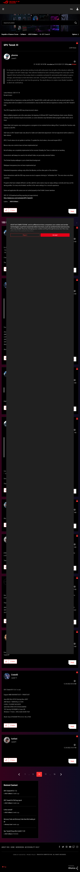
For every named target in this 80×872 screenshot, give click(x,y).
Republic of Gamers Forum (10, 34)
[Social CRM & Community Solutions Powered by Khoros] (73, 867)
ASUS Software (33, 34)
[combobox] (40, 22)
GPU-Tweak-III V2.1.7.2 (10, 791)
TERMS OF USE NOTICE (19, 854)
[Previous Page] (19, 774)
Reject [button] (25, 235)
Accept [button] (55, 235)
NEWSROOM (20, 847)
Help (71, 9)
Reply (72, 211)
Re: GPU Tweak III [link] (45, 34)
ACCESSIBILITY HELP (32, 847)
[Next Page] (61, 774)
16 (54, 774)
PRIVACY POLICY (31, 854)
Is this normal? (8, 810)
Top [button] (5, 867)
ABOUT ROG (5, 847)
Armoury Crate (8, 824)
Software (23, 34)
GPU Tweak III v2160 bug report (13, 800)
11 (46, 774)
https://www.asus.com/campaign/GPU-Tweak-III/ (18, 198)
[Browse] (4, 9)
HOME (13, 847)
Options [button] (74, 34)
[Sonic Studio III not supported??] (76, 223)
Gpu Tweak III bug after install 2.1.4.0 (14, 831)
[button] (6, 210)
